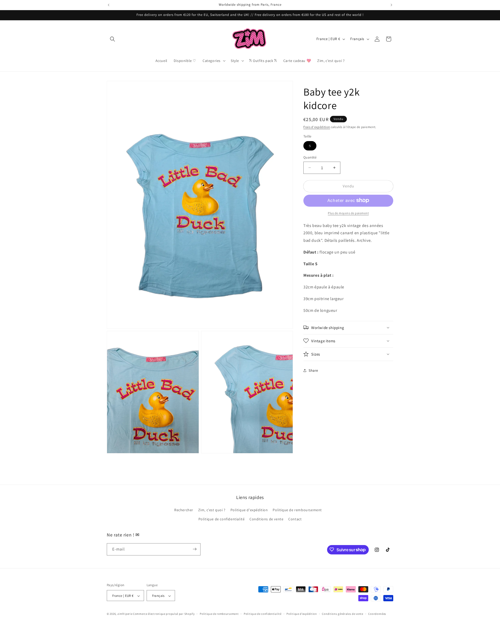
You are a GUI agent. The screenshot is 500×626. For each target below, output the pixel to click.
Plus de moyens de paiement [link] (348, 213)
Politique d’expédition (301, 614)
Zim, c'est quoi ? (212, 510)
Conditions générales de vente (342, 614)
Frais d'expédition (316, 127)
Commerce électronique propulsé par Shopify (164, 614)
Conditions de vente (266, 519)
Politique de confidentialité (221, 519)
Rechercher (183, 510)
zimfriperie (125, 614)
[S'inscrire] (194, 549)
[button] (112, 39)
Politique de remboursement (297, 510)
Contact (295, 519)
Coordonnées (377, 614)
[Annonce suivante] (391, 5)
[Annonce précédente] (108, 5)
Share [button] (313, 370)
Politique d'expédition (249, 510)
